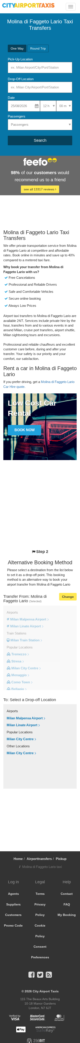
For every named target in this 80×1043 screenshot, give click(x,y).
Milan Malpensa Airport (25, 718)
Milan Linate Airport (22, 725)
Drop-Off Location (21, 79)
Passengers (16, 116)
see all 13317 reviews (39, 189)
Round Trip (38, 48)
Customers (13, 915)
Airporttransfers (39, 859)
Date (11, 98)
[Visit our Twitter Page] (40, 976)
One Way (17, 48)
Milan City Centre (20, 739)
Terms (40, 893)
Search (40, 140)
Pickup (61, 859)
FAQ (67, 904)
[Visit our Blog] (49, 976)
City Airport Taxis (46, 991)
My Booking (67, 915)
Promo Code (13, 925)
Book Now (24, 430)
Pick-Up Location (20, 59)
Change (68, 596)
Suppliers (13, 904)
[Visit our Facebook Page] (31, 976)
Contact (67, 893)
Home (18, 859)
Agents (13, 893)
